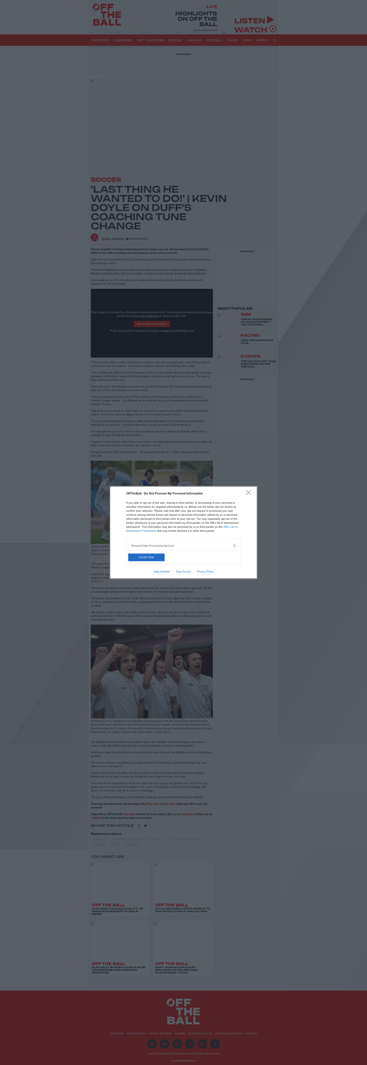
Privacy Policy (205, 571)
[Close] (249, 493)
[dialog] (183, 532)
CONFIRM (146, 557)
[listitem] (183, 546)
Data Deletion (162, 571)
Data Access (183, 571)
